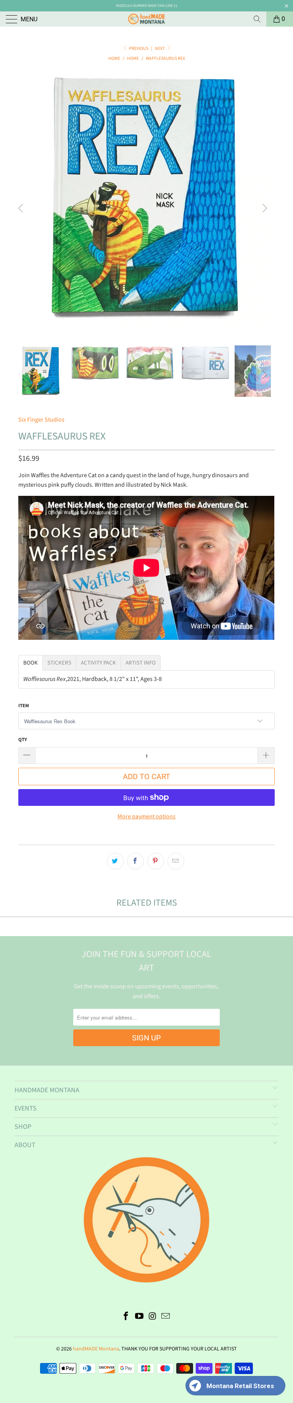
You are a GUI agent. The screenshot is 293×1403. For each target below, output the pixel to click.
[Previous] (21, 208)
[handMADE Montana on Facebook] (126, 1317)
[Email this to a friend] (175, 861)
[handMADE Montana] (146, 19)
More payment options (146, 816)
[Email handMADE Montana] (166, 1317)
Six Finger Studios (41, 419)
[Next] (263, 208)
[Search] (257, 19)
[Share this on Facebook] (135, 861)
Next (160, 48)
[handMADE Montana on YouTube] (139, 1317)
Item (23, 705)
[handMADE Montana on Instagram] (153, 1317)
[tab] (30, 663)
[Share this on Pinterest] (155, 861)
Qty (22, 739)
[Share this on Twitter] (115, 861)
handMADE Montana (96, 1349)
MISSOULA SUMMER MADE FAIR (140, 5)
